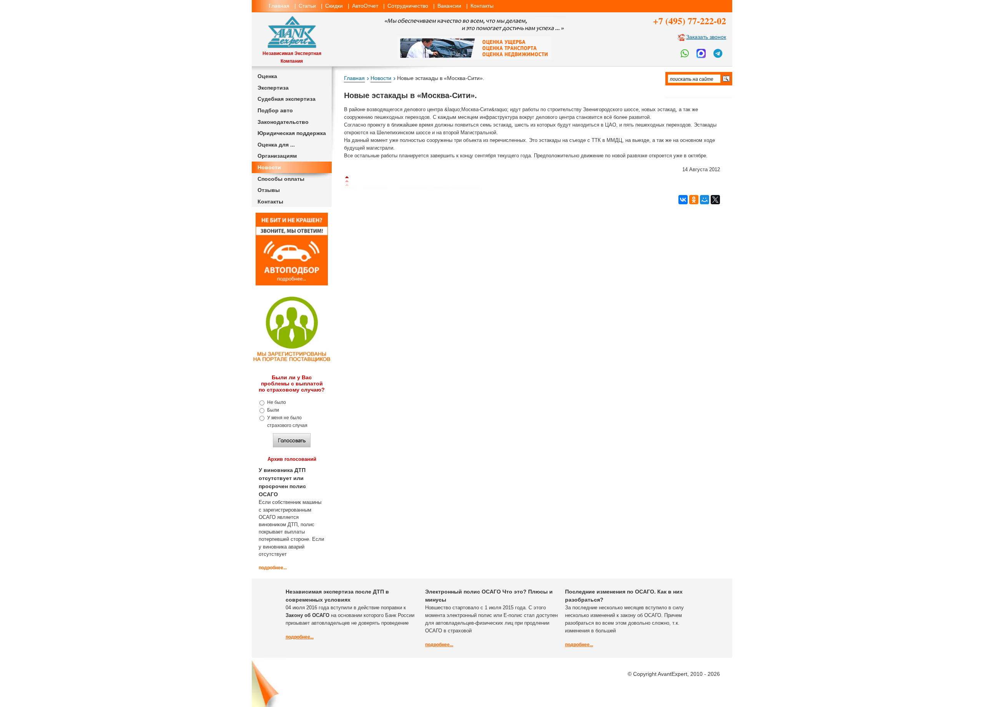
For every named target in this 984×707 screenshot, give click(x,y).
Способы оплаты (281, 179)
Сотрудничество (407, 6)
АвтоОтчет (365, 6)
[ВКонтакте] (683, 199)
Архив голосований (292, 459)
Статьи (307, 6)
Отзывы (269, 190)
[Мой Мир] (704, 199)
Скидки (334, 6)
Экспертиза (273, 88)
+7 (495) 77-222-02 (689, 20)
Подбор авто (275, 110)
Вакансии (449, 6)
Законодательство (283, 122)
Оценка (267, 76)
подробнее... (273, 567)
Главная (279, 6)
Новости (269, 167)
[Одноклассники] (693, 199)
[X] (715, 199)
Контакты (482, 6)
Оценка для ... (276, 145)
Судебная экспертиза (287, 99)
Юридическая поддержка (292, 133)
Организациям (277, 156)
